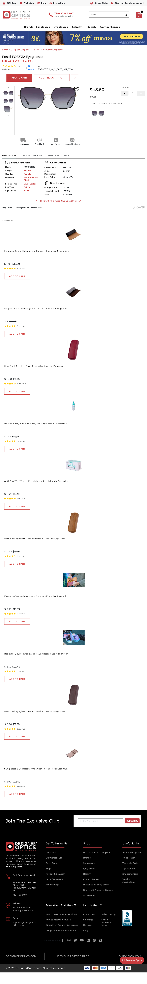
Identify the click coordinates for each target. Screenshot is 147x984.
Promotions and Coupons (96, 852)
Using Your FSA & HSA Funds (61, 930)
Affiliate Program (131, 852)
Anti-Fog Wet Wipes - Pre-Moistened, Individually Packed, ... (36, 481)
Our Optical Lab (54, 857)
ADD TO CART (17, 276)
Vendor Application (128, 880)
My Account (128, 868)
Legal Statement (54, 879)
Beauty (91, 27)
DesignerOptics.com (28, 968)
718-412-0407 (64, 13)
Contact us (89, 914)
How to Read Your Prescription (62, 914)
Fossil (37, 50)
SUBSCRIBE (132, 821)
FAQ (85, 930)
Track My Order (130, 863)
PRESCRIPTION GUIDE (58, 155)
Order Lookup (108, 914)
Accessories (89, 895)
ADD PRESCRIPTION (51, 77)
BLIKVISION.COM (130, 956)
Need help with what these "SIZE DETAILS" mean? (58, 201)
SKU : (40, 66)
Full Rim (27, 187)
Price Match (128, 857)
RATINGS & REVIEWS (31, 155)
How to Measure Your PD (59, 919)
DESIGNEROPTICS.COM (21, 956)
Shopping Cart (130, 874)
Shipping (88, 919)
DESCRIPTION (9, 155)
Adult (26, 190)
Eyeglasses (89, 868)
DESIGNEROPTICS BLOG (73, 956)
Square (27, 170)
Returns (87, 925)
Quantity (125, 87)
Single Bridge (30, 183)
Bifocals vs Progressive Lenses (62, 925)
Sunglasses (89, 863)
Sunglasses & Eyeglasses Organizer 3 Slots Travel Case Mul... (36, 768)
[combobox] (109, 15)
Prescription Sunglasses (96, 884)
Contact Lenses (110, 27)
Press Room (52, 863)
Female (27, 174)
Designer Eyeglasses (21, 50)
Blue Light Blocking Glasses (98, 890)
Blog (48, 868)
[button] (9, 66)
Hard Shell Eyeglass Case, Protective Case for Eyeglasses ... (35, 366)
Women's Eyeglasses (53, 50)
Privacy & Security (55, 874)
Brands (87, 857)
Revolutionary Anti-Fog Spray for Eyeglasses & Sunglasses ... (36, 423)
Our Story (51, 852)
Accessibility (52, 884)
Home (5, 50)
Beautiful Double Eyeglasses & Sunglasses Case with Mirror (36, 653)
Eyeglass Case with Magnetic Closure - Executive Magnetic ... (36, 251)
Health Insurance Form (106, 922)
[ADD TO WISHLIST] (75, 77)
